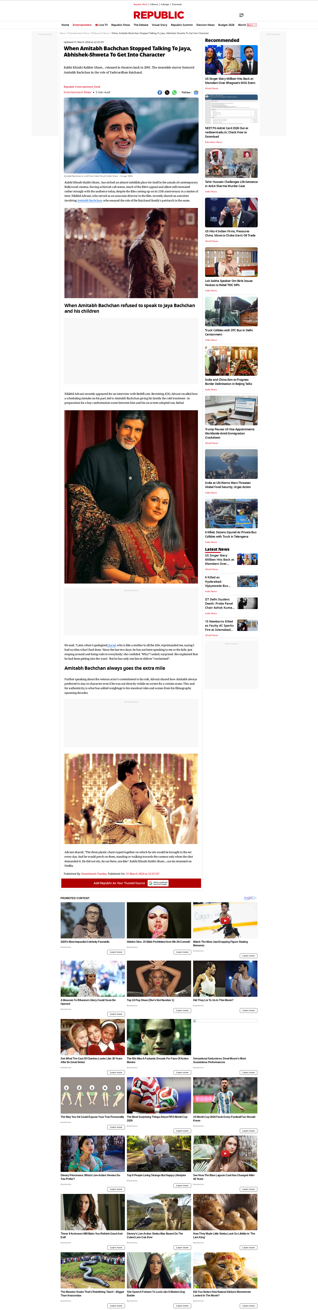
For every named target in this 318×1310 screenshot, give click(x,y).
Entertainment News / (79, 33)
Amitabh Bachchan (89, 200)
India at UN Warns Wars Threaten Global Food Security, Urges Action (228, 485)
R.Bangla (165, 4)
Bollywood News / (101, 33)
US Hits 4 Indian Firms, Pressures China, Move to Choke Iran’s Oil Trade (230, 233)
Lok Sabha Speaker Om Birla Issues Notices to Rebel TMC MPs (229, 283)
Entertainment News (77, 92)
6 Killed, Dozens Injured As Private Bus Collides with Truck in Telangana (230, 534)
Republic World (140, 4)
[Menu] (240, 15)
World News (211, 88)
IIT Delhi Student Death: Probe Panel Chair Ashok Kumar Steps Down (219, 605)
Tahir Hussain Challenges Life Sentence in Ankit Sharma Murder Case (231, 184)
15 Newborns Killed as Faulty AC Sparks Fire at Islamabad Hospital (219, 627)
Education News (213, 142)
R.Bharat (154, 4)
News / (63, 33)
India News (211, 192)
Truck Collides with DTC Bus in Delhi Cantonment (229, 332)
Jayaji (112, 645)
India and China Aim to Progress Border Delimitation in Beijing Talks (228, 382)
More (250, 25)
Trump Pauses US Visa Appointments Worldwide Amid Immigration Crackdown (229, 433)
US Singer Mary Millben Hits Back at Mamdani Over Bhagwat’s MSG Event (230, 81)
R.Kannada (177, 4)
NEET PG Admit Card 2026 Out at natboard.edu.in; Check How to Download (226, 132)
